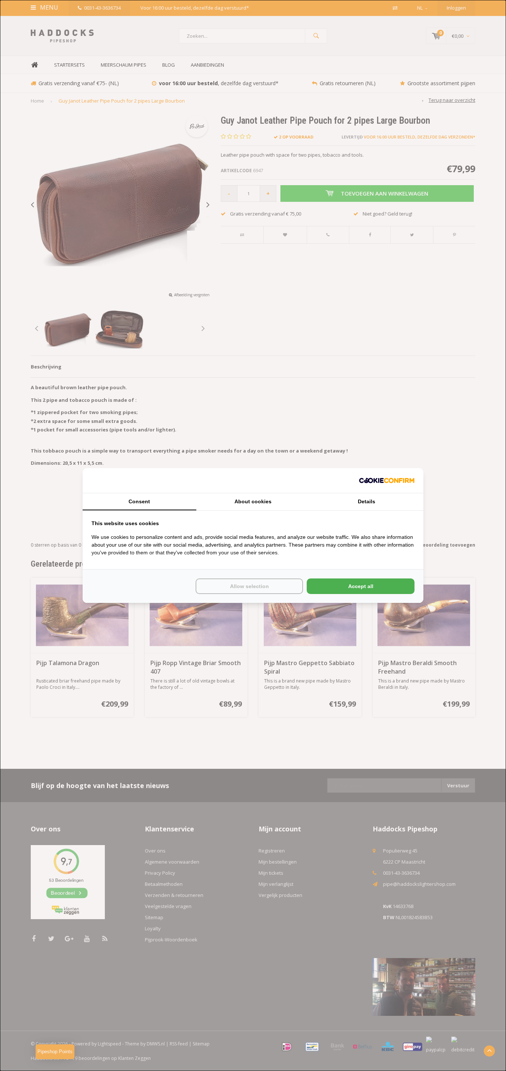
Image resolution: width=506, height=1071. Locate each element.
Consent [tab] (139, 501)
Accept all (360, 586)
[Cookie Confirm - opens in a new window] (387, 480)
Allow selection (249, 586)
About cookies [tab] (253, 501)
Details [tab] (366, 501)
